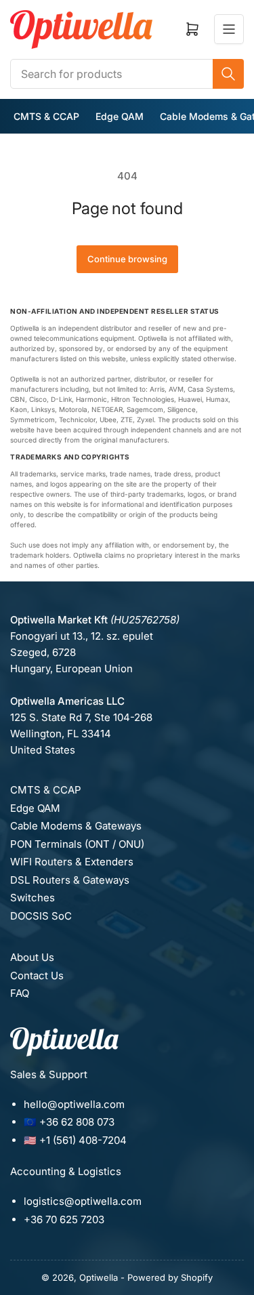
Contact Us (37, 975)
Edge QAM (120, 116)
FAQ (19, 993)
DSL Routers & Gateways (69, 879)
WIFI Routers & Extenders (71, 861)
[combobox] (127, 74)
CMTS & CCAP (46, 116)
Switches (32, 897)
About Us (32, 957)
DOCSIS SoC (41, 915)
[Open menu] (229, 29)
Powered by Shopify (170, 1277)
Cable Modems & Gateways (76, 825)
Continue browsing (127, 258)
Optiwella (98, 1277)
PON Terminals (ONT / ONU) (77, 844)
